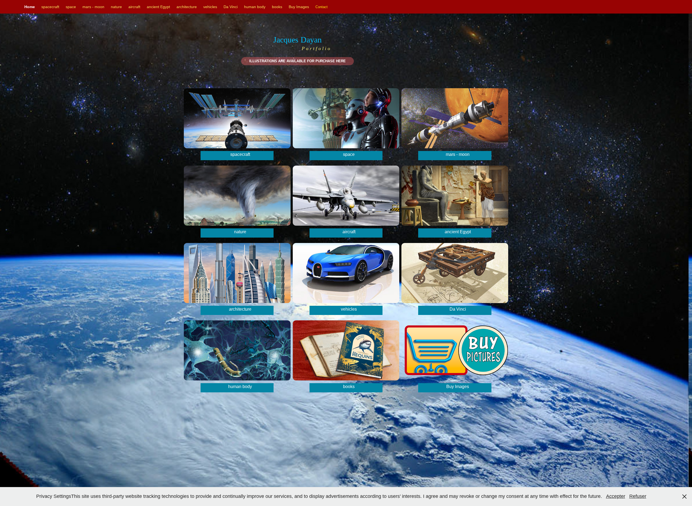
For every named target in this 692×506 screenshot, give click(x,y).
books (277, 7)
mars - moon (93, 7)
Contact (321, 7)
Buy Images (299, 7)
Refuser (637, 496)
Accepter (615, 496)
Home (29, 7)
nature (116, 7)
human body (254, 7)
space (71, 7)
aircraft (134, 7)
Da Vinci (231, 7)
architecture (187, 7)
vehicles (210, 7)
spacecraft (50, 7)
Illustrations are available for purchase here (297, 61)
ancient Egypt (158, 7)
